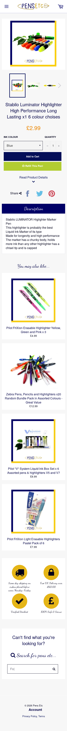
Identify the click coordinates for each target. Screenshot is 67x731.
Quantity (50, 137)
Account (35, 709)
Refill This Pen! (34, 166)
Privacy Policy (29, 716)
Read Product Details (33, 177)
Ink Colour (11, 137)
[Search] (54, 669)
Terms (41, 716)
